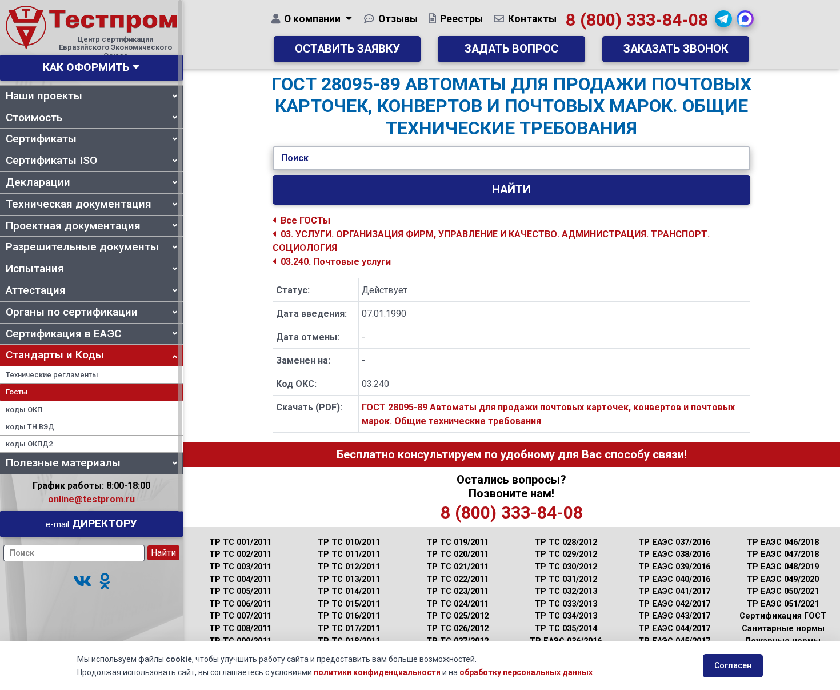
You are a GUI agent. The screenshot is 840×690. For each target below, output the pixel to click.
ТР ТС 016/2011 (349, 616)
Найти (511, 189)
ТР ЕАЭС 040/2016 (674, 579)
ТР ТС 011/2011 (349, 554)
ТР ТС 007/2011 (240, 616)
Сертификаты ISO (51, 160)
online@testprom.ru (91, 499)
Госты (17, 392)
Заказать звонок (675, 48)
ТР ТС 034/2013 (566, 616)
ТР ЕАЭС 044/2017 (674, 628)
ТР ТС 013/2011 (349, 579)
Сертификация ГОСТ (782, 616)
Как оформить (86, 67)
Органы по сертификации (72, 311)
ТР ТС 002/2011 (240, 554)
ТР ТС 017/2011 (349, 628)
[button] (82, 581)
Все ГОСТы (305, 220)
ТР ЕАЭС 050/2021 (783, 591)
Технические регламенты (52, 374)
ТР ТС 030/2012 (566, 567)
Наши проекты (44, 95)
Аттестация (36, 290)
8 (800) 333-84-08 (637, 20)
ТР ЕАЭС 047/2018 (783, 554)
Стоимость (34, 117)
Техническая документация (78, 203)
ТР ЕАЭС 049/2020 (783, 579)
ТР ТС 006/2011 (240, 604)
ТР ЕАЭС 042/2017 (674, 604)
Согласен (732, 665)
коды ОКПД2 (29, 444)
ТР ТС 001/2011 (240, 542)
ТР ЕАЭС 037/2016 (674, 542)
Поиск (295, 158)
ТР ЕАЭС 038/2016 (674, 554)
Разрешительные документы (82, 246)
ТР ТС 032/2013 (566, 591)
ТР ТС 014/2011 (349, 591)
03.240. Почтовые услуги (336, 261)
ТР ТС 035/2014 (566, 628)
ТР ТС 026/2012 (457, 628)
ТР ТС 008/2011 (240, 628)
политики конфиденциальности (377, 672)
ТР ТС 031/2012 (566, 579)
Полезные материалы (63, 462)
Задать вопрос (511, 48)
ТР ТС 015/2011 (349, 604)
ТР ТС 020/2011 (457, 554)
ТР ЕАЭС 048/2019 (783, 567)
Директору (91, 523)
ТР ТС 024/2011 (457, 604)
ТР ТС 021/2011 (457, 567)
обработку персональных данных (526, 672)
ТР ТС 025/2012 (457, 616)
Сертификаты (41, 138)
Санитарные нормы (783, 628)
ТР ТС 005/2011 (240, 591)
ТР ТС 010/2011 (349, 542)
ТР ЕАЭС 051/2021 (783, 604)
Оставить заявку (347, 48)
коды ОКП (24, 409)
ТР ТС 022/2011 (457, 579)
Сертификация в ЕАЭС (63, 333)
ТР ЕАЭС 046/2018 (783, 542)
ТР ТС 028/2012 (566, 542)
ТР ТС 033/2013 (566, 604)
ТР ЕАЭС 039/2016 (674, 567)
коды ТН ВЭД (30, 426)
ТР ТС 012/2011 (349, 567)
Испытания (35, 268)
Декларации (38, 182)
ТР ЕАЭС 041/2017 (674, 591)
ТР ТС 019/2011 (457, 542)
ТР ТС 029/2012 (566, 554)
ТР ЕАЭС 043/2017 (674, 616)
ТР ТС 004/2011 (240, 579)
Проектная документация (73, 225)
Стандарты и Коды (55, 354)
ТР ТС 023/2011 (457, 591)
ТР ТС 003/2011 (240, 567)
